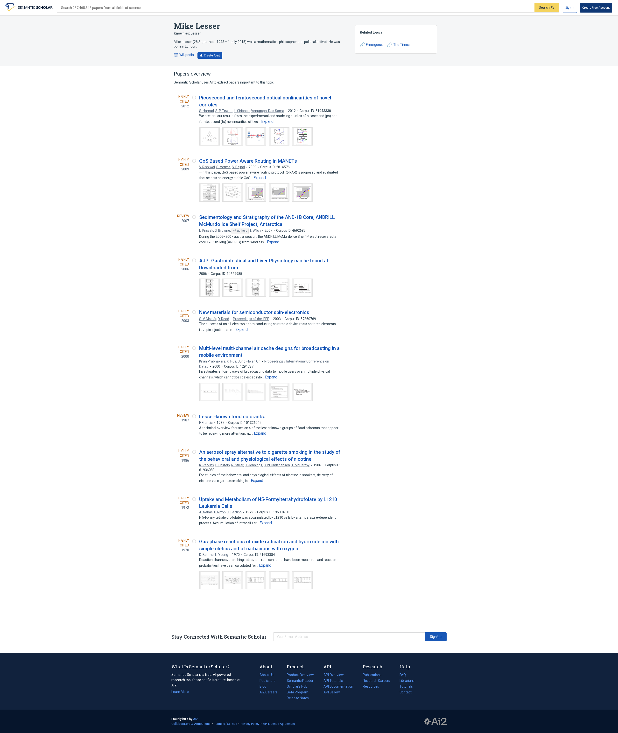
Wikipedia (184, 55)
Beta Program (297, 692)
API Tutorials (333, 681)
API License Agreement (279, 724)
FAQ (403, 675)
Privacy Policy (250, 724)
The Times (401, 45)
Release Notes (298, 698)
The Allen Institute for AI (435, 721)
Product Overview (300, 675)
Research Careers (376, 681)
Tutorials (406, 686)
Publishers (267, 681)
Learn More (180, 692)
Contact (406, 692)
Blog (265, 686)
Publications (372, 675)
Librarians (407, 681)
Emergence (375, 45)
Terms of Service (225, 724)
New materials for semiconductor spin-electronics (254, 312)
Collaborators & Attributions (191, 724)
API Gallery (331, 692)
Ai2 (195, 719)
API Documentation (338, 686)
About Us (267, 675)
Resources (371, 686)
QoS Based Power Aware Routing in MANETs (248, 161)
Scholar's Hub (297, 686)
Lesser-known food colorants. (232, 416)
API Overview (333, 675)
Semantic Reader (300, 681)
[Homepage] (28, 7)
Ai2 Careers (268, 692)
